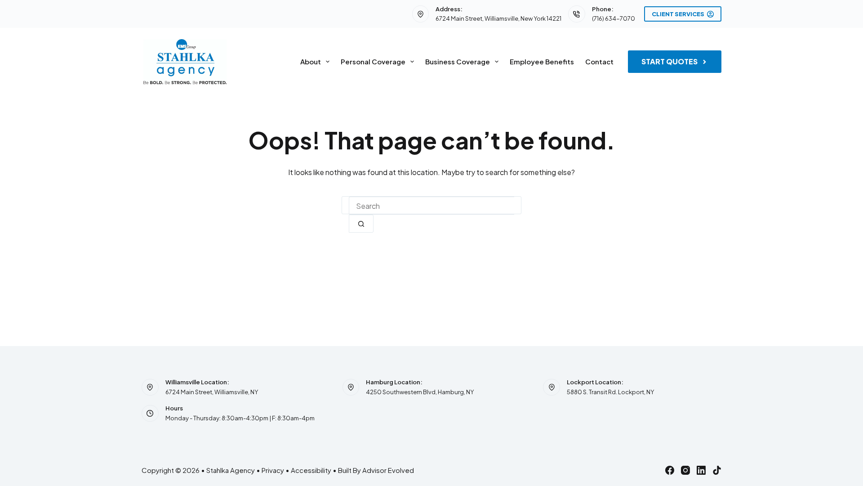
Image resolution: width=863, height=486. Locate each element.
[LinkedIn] (701, 470)
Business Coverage (457, 61)
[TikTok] (716, 470)
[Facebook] (669, 470)
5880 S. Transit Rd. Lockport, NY (610, 392)
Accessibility (311, 470)
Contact (599, 61)
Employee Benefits (542, 61)
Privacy (273, 470)
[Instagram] (685, 470)
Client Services (678, 14)
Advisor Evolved (388, 470)
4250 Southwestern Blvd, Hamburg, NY (420, 392)
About (310, 61)
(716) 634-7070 (613, 18)
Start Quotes (669, 61)
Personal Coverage (373, 61)
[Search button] (361, 224)
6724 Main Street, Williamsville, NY (211, 392)
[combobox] (431, 206)
